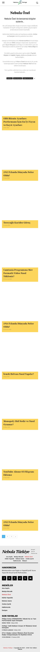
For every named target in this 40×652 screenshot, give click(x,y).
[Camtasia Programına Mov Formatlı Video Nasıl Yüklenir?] (20, 250)
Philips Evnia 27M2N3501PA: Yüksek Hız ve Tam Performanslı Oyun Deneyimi (19, 619)
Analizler (9, 78)
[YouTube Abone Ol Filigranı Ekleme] (20, 451)
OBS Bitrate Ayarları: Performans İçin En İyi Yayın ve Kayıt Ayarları (19, 121)
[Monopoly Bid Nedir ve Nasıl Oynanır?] (20, 401)
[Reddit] (20, 578)
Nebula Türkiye (7, 648)
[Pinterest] (14, 578)
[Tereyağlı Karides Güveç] (20, 202)
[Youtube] (30, 578)
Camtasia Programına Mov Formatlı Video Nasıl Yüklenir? (18, 273)
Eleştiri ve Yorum (27, 78)
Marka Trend (6, 623)
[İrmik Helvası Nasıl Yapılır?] (20, 354)
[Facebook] (4, 578)
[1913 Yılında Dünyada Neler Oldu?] (20, 502)
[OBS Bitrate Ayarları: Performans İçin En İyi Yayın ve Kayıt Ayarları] (20, 98)
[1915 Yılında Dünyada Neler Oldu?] (20, 152)
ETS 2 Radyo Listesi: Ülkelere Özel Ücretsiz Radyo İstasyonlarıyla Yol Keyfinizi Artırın (18, 634)
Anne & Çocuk (17, 78)
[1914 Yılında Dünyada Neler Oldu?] (20, 303)
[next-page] (15, 536)
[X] (25, 578)
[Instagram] (9, 578)
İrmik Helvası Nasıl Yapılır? (18, 374)
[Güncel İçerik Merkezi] (20, 2)
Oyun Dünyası (6, 637)
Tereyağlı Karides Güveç (16, 222)
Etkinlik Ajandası (7, 630)
